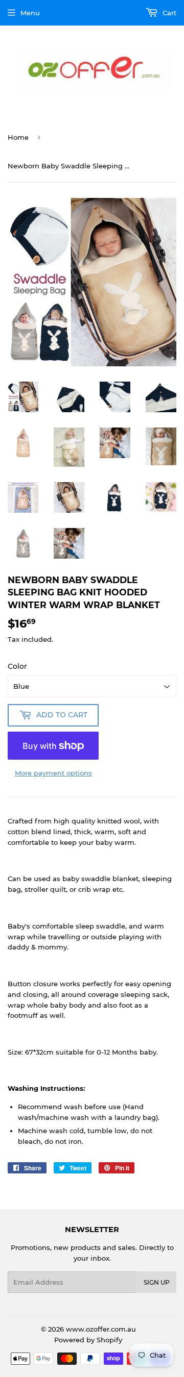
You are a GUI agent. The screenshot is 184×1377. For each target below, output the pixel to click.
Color (17, 666)
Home (18, 137)
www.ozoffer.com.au (101, 1329)
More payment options (53, 773)
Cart (168, 13)
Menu (30, 13)
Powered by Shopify (88, 1340)
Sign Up (157, 1282)
